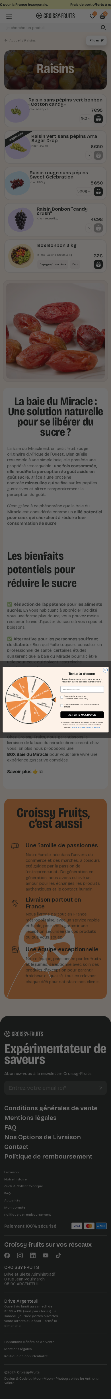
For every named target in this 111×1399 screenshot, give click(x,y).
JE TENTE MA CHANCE (82, 714)
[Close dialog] (105, 670)
